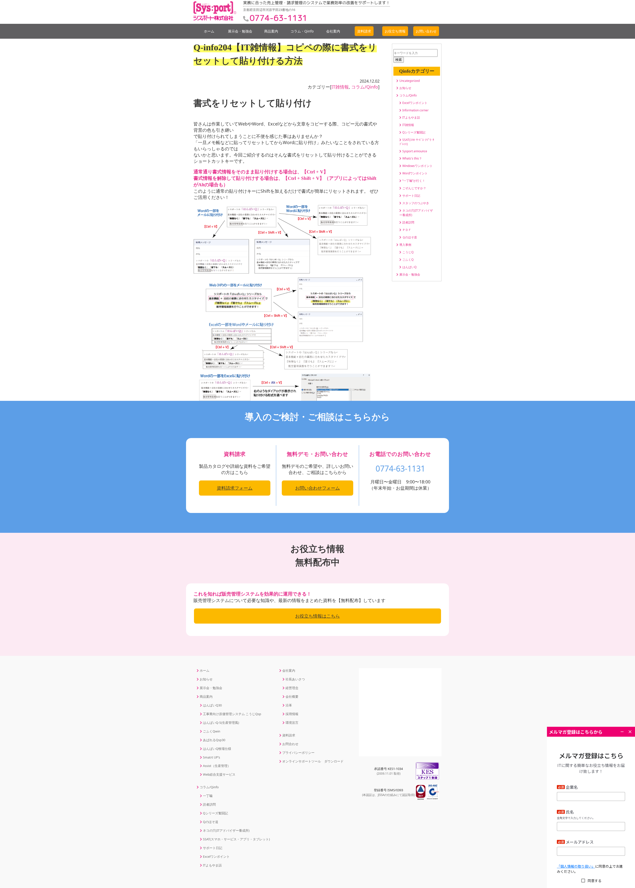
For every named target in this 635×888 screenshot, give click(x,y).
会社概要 (292, 696)
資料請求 (288, 735)
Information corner (415, 110)
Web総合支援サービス (219, 774)
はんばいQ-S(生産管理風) (221, 722)
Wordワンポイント (415, 173)
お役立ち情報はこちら (317, 616)
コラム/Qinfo (364, 87)
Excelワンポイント (414, 103)
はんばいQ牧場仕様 (217, 748)
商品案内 (271, 31)
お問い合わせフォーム (317, 488)
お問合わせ (290, 744)
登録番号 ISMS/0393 (388, 792)
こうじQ (407, 252)
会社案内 (333, 31)
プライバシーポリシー (298, 752)
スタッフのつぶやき (415, 203)
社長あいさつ (295, 679)
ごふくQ (407, 259)
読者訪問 (408, 222)
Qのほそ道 (210, 822)
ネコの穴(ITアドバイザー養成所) (226, 830)
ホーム (209, 31)
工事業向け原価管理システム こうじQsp (232, 714)
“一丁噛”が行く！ (413, 181)
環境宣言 (292, 722)
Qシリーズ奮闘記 (413, 132)
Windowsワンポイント (417, 166)
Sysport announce (414, 151)
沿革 (289, 705)
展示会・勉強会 (240, 31)
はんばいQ (409, 267)
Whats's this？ (412, 158)
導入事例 (405, 245)
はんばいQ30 (212, 705)
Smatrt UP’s (211, 757)
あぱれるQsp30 (214, 740)
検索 (398, 60)
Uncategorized (409, 81)
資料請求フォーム (235, 488)
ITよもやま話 (411, 117)
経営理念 (292, 688)
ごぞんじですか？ (414, 188)
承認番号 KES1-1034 (388, 770)
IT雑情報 (340, 87)
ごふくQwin (211, 731)
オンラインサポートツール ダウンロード (313, 761)
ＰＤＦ (406, 230)
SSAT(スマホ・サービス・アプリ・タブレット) (236, 839)
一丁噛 (208, 795)
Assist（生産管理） (217, 765)
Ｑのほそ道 (409, 237)
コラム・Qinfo (302, 31)
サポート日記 (411, 195)
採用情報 (292, 714)
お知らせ (405, 88)
